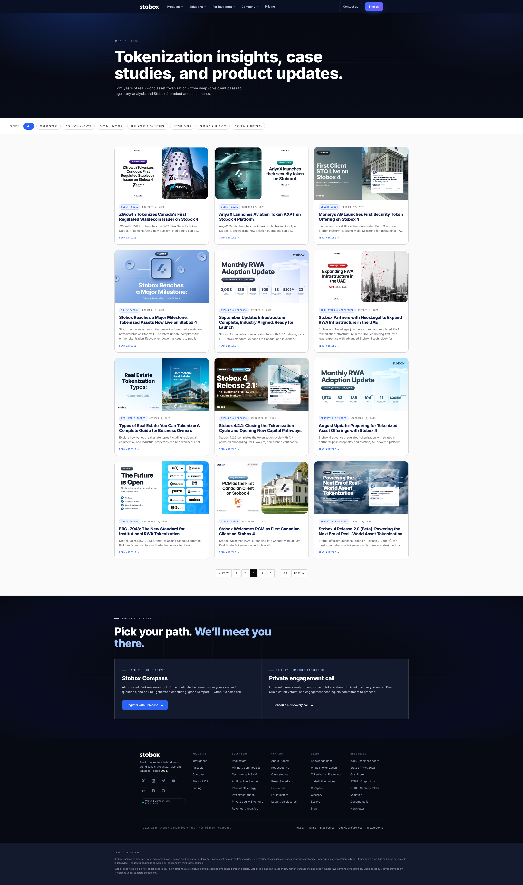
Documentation (360, 801)
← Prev (224, 573)
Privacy (299, 827)
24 (285, 573)
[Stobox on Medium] (143, 790)
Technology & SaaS (245, 774)
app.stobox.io (375, 827)
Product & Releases (213, 126)
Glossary (316, 794)
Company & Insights (248, 126)
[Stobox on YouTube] (173, 780)
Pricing (270, 6)
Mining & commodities (246, 767)
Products (173, 6)
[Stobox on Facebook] (153, 790)
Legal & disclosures (284, 801)
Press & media (280, 781)
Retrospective (280, 767)
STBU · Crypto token (363, 781)
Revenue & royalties (245, 808)
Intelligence (199, 760)
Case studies (279, 774)
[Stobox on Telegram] (163, 780)
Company (248, 6)
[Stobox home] (149, 6)
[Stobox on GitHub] (163, 790)
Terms (312, 827)
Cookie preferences (350, 827)
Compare (317, 788)
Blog (314, 808)
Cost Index (357, 774)
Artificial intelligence (245, 781)
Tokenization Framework (327, 774)
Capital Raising (111, 126)
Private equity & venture (247, 801)
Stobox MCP (200, 781)
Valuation (356, 794)
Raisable (197, 767)
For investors (222, 6)
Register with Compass (142, 705)
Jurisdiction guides (323, 781)
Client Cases (182, 126)
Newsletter (357, 808)
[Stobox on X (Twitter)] (143, 780)
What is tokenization (324, 767)
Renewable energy (244, 788)
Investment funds (243, 794)
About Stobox (280, 760)
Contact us (350, 6)
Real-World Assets (78, 126)
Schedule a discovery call (291, 705)
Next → (299, 573)
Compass (198, 774)
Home (117, 41)
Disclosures (327, 827)
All (29, 126)
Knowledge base (322, 760)
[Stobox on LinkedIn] (153, 780)
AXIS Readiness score (364, 760)
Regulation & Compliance (148, 126)
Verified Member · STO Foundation (157, 802)
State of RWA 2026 (363, 767)
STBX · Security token (364, 788)
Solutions (196, 6)
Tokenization (48, 126)
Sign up (374, 6)
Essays (315, 801)
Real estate (239, 760)
